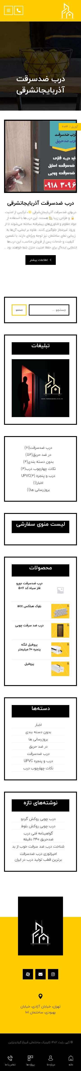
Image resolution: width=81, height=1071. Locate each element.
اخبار (40, 482)
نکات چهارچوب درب (41, 468)
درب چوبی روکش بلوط (38, 826)
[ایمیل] (40, 974)
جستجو (19, 310)
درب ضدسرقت (41, 447)
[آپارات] (28, 974)
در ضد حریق (42, 454)
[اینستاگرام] (53, 974)
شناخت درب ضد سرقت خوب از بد (38, 846)
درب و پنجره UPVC (38, 475)
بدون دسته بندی (41, 461)
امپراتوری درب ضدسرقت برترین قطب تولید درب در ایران (38, 856)
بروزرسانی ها (40, 489)
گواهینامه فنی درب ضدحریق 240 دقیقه (38, 836)
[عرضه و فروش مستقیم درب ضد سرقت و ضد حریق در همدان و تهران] (67, 10)
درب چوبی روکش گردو (38, 819)
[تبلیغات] (40, 388)
